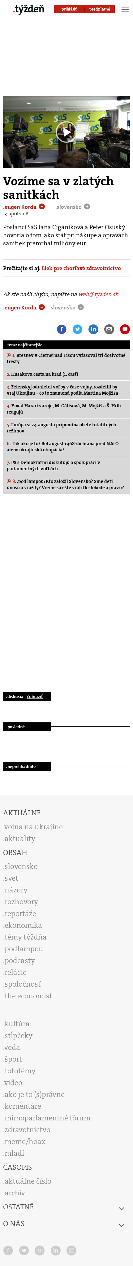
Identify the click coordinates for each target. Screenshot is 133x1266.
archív (15, 1193)
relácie (16, 972)
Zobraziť (35, 696)
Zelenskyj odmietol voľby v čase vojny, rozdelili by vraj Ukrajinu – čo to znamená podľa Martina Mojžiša (62, 390)
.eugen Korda (20, 207)
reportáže (20, 913)
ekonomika (23, 925)
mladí (14, 1153)
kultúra (17, 1024)
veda (12, 1047)
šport (13, 1059)
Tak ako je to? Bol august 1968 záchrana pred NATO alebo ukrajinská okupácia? (63, 446)
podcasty (20, 961)
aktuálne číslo (28, 1181)
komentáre (23, 1106)
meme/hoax (25, 1141)
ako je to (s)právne (35, 1094)
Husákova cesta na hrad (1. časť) (42, 374)
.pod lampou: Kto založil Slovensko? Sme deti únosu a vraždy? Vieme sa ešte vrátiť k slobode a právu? (65, 484)
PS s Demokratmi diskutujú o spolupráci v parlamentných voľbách (53, 465)
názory (16, 890)
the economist (28, 996)
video (13, 1083)
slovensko (21, 866)
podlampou (24, 949)
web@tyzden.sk (98, 294)
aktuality (20, 838)
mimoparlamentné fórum (48, 1118)
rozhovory (21, 902)
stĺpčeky (18, 1035)
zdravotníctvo (27, 1130)
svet (11, 878)
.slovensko (69, 207)
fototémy (20, 1071)
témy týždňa (26, 937)
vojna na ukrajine (33, 827)
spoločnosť (23, 984)
